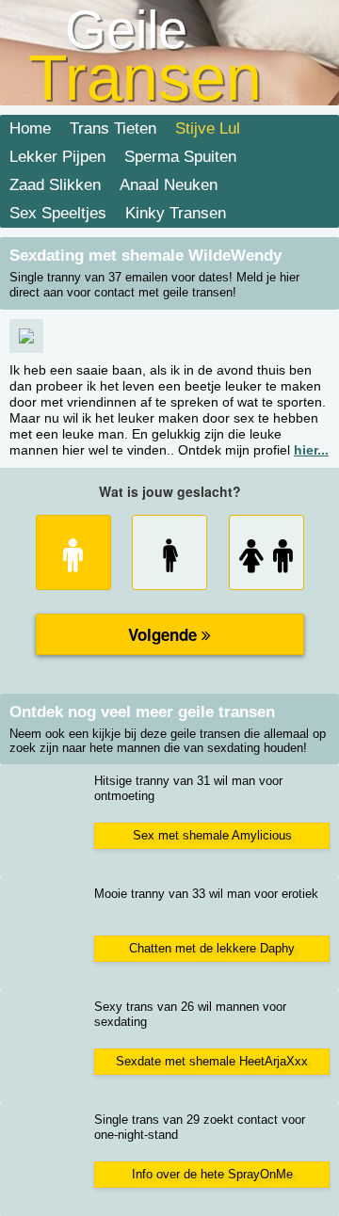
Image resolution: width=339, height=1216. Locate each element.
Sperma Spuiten (180, 157)
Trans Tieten (113, 128)
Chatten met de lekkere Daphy (212, 948)
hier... (311, 449)
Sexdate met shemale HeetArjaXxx (212, 1061)
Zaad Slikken (55, 185)
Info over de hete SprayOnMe (212, 1174)
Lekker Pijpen (57, 157)
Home (30, 128)
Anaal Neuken (169, 185)
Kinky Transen (175, 213)
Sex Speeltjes (57, 213)
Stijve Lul (207, 128)
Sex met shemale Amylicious (212, 835)
